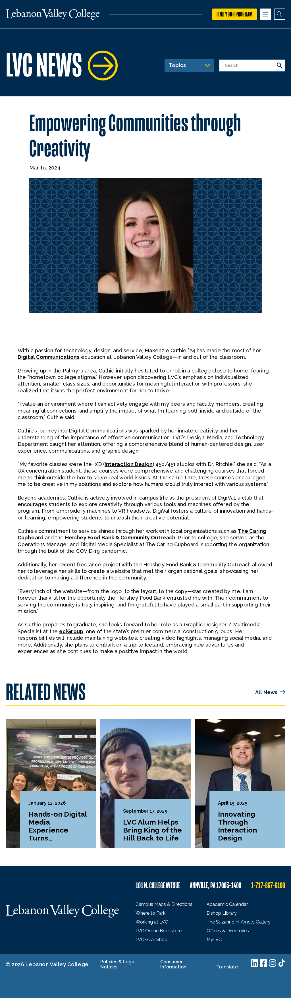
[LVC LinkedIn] (254, 963)
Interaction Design (129, 464)
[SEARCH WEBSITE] (279, 14)
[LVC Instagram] (272, 963)
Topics (177, 65)
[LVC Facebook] (263, 963)
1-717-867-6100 (268, 886)
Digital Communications (48, 357)
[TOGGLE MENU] (265, 14)
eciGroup (71, 631)
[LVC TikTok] (281, 963)
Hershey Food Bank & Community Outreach (120, 538)
